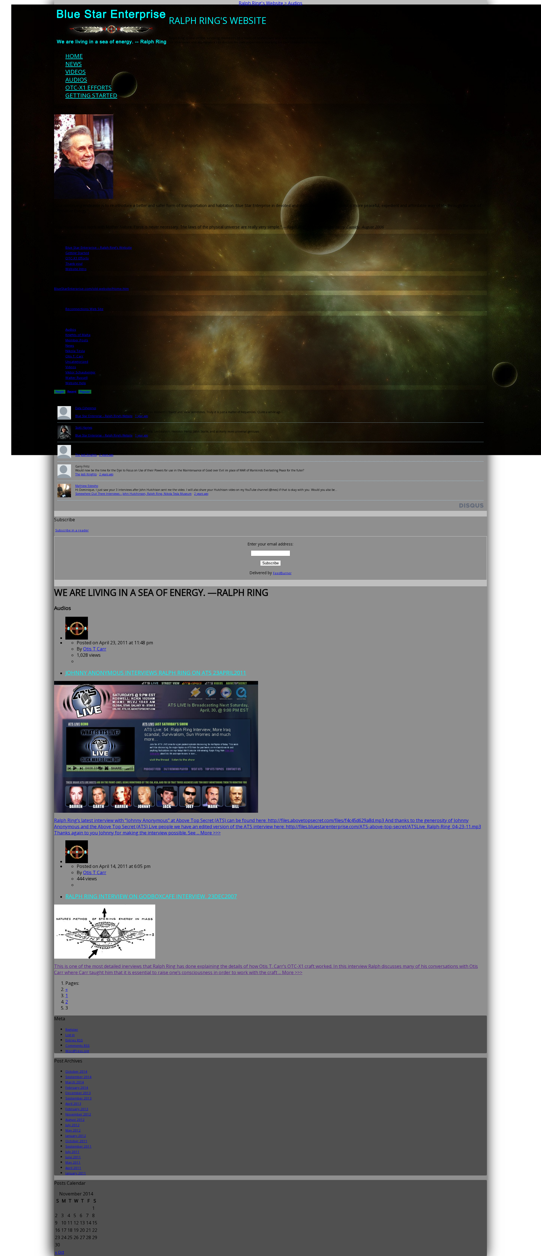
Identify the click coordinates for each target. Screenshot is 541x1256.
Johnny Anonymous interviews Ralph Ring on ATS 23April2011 (155, 672)
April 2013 (73, 1103)
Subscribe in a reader (72, 530)
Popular (85, 392)
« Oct (59, 1252)
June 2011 (73, 1157)
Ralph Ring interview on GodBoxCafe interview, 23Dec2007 (151, 896)
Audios (76, 79)
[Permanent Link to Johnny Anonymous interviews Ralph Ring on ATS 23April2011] (76, 638)
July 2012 (72, 1125)
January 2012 (75, 1135)
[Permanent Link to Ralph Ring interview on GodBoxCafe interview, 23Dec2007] (76, 861)
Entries (74, 1040)
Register (71, 1029)
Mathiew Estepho (86, 486)
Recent (71, 392)
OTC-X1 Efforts (88, 87)
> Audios (293, 3)
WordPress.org (77, 1051)
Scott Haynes (83, 427)
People (60, 392)
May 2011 (73, 1162)
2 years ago (106, 455)
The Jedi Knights (86, 455)
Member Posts (76, 340)
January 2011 (75, 1173)
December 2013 (78, 1093)
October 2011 (76, 1141)
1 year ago (141, 416)
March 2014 (74, 1082)
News (73, 64)
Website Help (75, 383)
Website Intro (76, 269)
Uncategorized (76, 361)
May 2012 (73, 1130)
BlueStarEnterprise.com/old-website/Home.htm (91, 288)
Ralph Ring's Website (261, 3)
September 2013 (78, 1098)
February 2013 (76, 1109)
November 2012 (78, 1114)
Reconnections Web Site (84, 309)
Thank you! (74, 263)
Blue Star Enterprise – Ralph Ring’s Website (98, 247)
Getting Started (91, 95)
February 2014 (76, 1087)
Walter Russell (76, 377)
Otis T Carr (94, 649)
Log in (70, 1035)
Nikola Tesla (75, 351)
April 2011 (73, 1168)
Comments (77, 1045)
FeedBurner (282, 573)
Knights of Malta (77, 335)
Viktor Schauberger (80, 372)
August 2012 (75, 1119)
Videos (75, 71)
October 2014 (76, 1071)
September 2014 (78, 1077)
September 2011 (78, 1146)
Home (74, 56)
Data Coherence (85, 408)
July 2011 (72, 1152)
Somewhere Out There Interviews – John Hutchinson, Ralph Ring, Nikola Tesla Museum (133, 494)
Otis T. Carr (74, 356)
